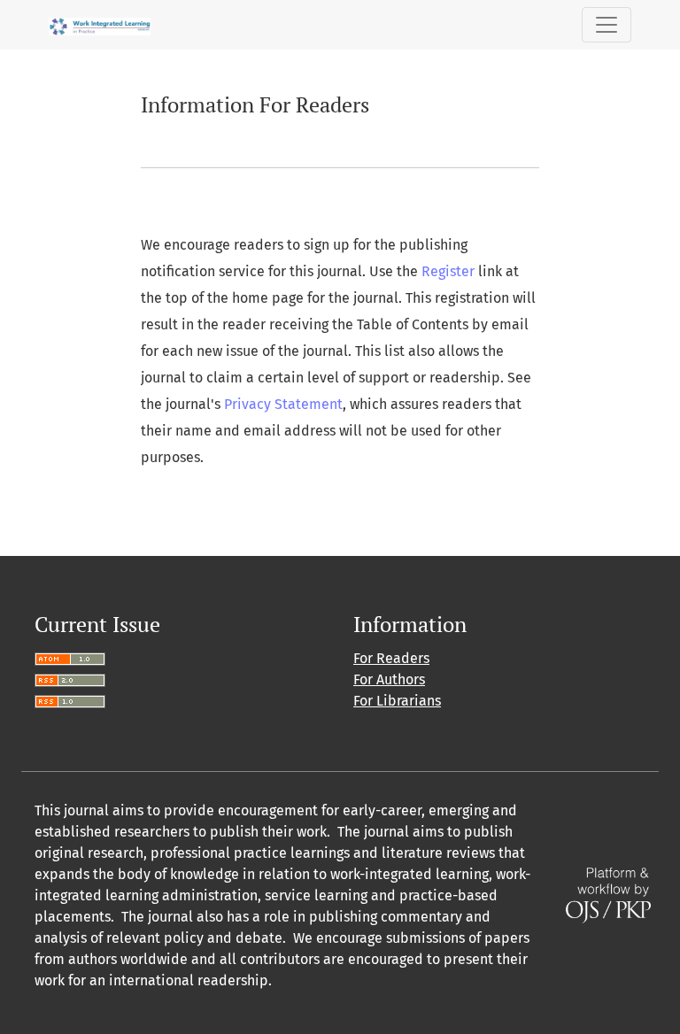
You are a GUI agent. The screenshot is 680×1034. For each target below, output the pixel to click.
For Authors (389, 679)
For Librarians (397, 700)
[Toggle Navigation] (606, 24)
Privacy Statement (283, 404)
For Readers (391, 658)
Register (448, 271)
